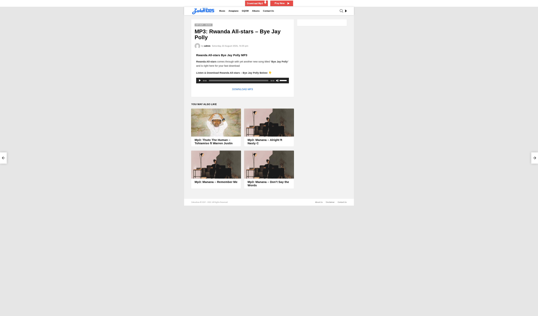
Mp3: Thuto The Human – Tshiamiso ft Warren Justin (214, 141)
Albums (256, 11)
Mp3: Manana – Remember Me (216, 181)
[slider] (283, 80)
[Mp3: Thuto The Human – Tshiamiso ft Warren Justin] (216, 123)
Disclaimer (330, 202)
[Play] (199, 80)
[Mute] (277, 80)
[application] (242, 80)
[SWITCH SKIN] (346, 11)
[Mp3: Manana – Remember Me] (216, 165)
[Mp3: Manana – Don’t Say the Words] (269, 165)
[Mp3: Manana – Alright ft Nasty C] (269, 123)
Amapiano (233, 11)
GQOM (245, 11)
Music (222, 11)
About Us (319, 202)
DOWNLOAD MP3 (242, 89)
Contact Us (268, 11)
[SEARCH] (341, 11)
